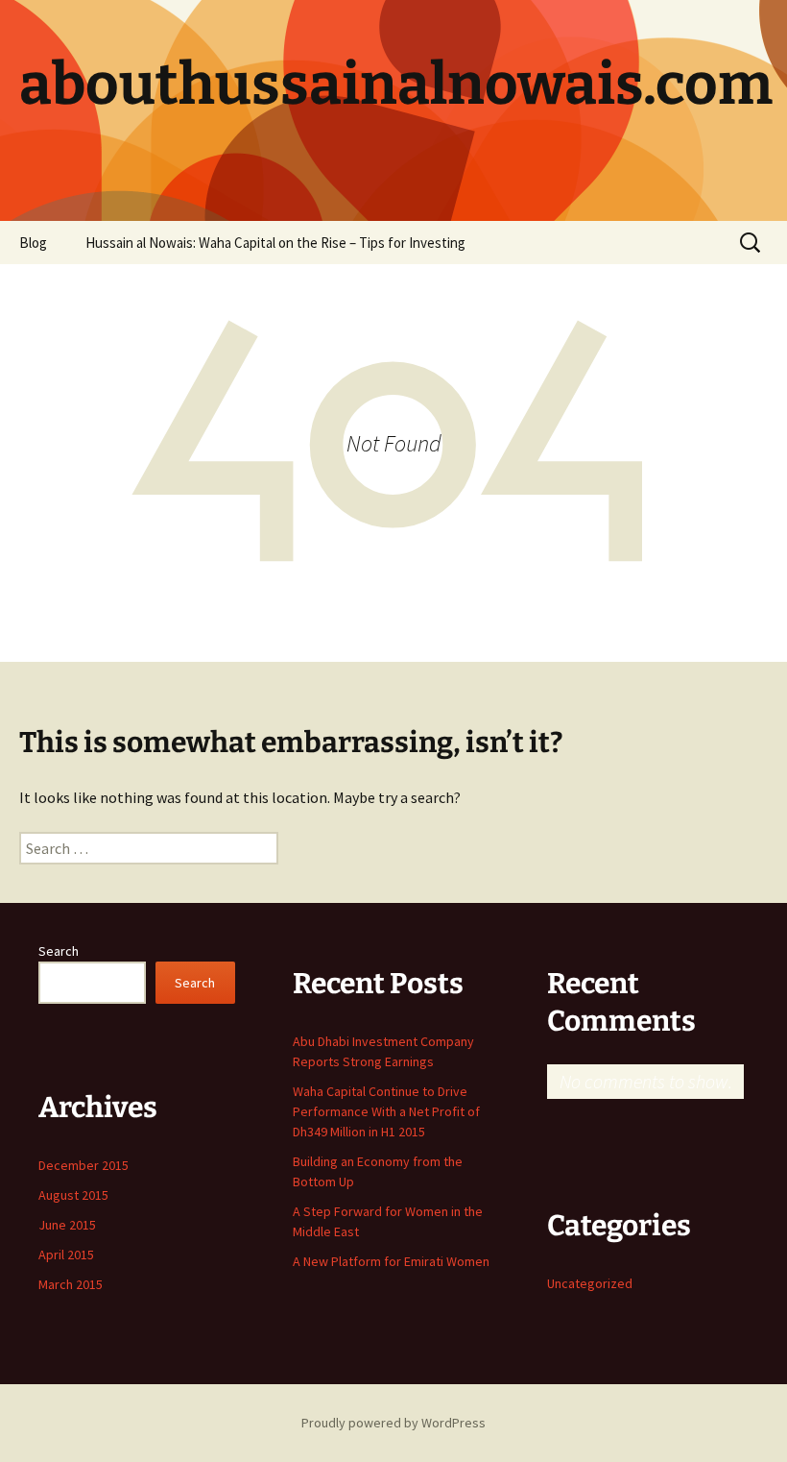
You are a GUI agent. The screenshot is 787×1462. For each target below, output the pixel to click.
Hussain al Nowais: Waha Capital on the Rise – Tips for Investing (275, 242)
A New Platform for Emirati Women (391, 1261)
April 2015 (66, 1254)
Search (58, 951)
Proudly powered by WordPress (393, 1422)
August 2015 (73, 1195)
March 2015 (70, 1284)
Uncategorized (589, 1283)
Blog (33, 242)
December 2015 (83, 1165)
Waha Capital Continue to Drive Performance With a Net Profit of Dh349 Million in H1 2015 (386, 1111)
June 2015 (67, 1224)
